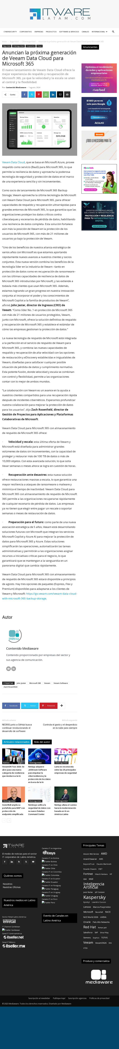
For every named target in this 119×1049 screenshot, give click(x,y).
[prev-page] (4, 820)
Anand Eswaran (90, 859)
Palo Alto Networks (101, 922)
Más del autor (42, 742)
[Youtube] (33, 861)
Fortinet (88, 874)
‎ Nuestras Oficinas (11, 887)
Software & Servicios (69, 31)
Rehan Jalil (102, 927)
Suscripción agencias (77, 998)
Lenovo (87, 906)
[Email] (60, 94)
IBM (85, 879)
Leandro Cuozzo (99, 902)
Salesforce (88, 932)
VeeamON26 (100, 943)
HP (111, 874)
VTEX (85, 948)
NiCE (108, 911)
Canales (85, 31)
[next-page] (9, 820)
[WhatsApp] (46, 94)
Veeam (47, 683)
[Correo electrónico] (8, 668)
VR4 (110, 943)
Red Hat (89, 927)
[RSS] (18, 861)
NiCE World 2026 (90, 917)
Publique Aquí (59, 998)
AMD (104, 853)
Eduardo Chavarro (89, 869)
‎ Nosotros (7, 883)
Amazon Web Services (91, 854)
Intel (91, 878)
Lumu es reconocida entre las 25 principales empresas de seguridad (65, 770)
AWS (101, 859)
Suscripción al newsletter (39, 998)
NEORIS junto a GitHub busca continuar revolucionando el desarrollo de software (17, 728)
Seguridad (14, 41)
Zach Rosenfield (10, 687)
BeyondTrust (88, 864)
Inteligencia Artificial (93, 885)
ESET (100, 869)
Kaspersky (94, 897)
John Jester (21, 683)
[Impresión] (67, 94)
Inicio (4, 41)
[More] (61, 706)
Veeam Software (61, 683)
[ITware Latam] (59, 14)
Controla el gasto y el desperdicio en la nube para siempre (60, 726)
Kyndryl (86, 902)
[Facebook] (24, 94)
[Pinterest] (39, 94)
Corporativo (26, 31)
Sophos (96, 937)
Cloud (39, 46)
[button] (113, 31)
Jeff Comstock (100, 892)
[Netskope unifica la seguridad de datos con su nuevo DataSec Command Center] (39, 794)
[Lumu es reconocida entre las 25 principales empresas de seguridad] (65, 756)
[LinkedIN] (13, 668)
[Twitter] (32, 94)
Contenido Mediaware (16, 87)
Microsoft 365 (35, 683)
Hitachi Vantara (101, 874)
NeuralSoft (99, 912)
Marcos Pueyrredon (102, 907)
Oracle (87, 921)
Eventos (6, 763)
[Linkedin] (53, 94)
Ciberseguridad (28, 41)
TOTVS (104, 937)
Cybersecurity (10, 31)
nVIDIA (103, 917)
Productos (51, 31)
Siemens (87, 937)
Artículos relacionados (16, 742)
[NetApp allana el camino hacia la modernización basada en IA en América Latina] (65, 794)
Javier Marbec (88, 892)
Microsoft (88, 911)
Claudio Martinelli (104, 864)
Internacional (98, 31)
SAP (96, 932)
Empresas (39, 31)
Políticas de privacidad (99, 998)
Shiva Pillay (104, 933)
